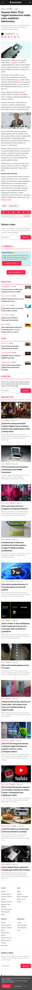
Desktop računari (6, 904)
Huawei (4, 206)
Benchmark (4, 945)
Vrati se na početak (15, 272)
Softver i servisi (5, 305)
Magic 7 (17, 80)
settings (12, 982)
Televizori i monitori (6, 352)
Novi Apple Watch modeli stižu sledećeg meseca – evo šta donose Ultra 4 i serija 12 (12, 329)
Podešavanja (17, 986)
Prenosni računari (6, 894)
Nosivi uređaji (4, 343)
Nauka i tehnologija (5, 286)
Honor (14, 62)
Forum (19, 930)
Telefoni (3, 891)
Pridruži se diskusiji (10, 263)
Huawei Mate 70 (13, 206)
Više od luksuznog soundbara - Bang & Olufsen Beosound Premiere (12, 367)
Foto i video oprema (6, 909)
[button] (2, 2)
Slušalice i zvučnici (5, 362)
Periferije (3, 906)
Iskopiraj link (27, 216)
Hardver (3, 899)
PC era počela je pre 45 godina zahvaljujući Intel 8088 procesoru (15, 469)
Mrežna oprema (5, 912)
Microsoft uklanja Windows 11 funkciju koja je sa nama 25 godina (15, 587)
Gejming (3, 620)
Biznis (2, 420)
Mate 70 (22, 92)
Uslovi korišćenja (21, 927)
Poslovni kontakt (21, 925)
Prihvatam (6, 986)
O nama (19, 922)
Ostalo (3, 914)
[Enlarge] (29, 114)
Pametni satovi (5, 932)
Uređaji (3, 9)
